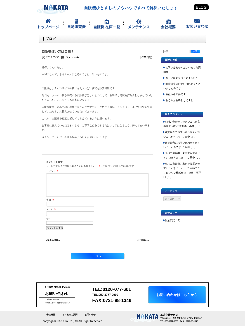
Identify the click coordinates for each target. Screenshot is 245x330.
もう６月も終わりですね (179, 100)
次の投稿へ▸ (143, 240)
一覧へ (97, 256)
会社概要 (50, 314)
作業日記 (146, 57)
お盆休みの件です (176, 94)
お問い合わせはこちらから (177, 295)
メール (51, 209)
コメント (52, 171)
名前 (50, 199)
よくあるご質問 (69, 314)
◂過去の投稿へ (53, 240)
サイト (49, 218)
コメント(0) (72, 57)
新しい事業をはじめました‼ (181, 77)
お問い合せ (90, 314)
